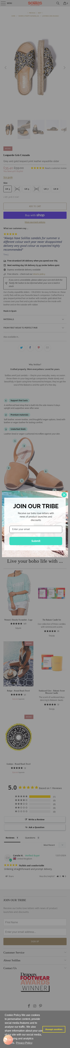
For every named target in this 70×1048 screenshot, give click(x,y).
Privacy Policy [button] (24, 1042)
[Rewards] (8, 1040)
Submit (35, 541)
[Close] (64, 495)
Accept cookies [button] (54, 1029)
